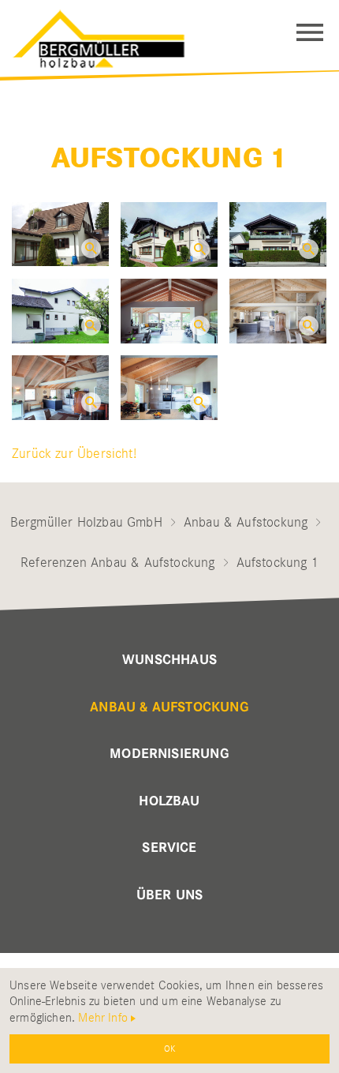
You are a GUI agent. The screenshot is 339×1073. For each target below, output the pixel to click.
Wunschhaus (169, 660)
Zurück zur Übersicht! (74, 453)
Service (169, 848)
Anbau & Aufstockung (245, 522)
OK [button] (169, 1048)
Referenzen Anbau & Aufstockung (117, 562)
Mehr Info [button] (103, 1018)
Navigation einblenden (309, 32)
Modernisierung (169, 754)
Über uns (169, 895)
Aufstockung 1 (169, 158)
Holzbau (169, 801)
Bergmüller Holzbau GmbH (86, 522)
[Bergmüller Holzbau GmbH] (113, 34)
